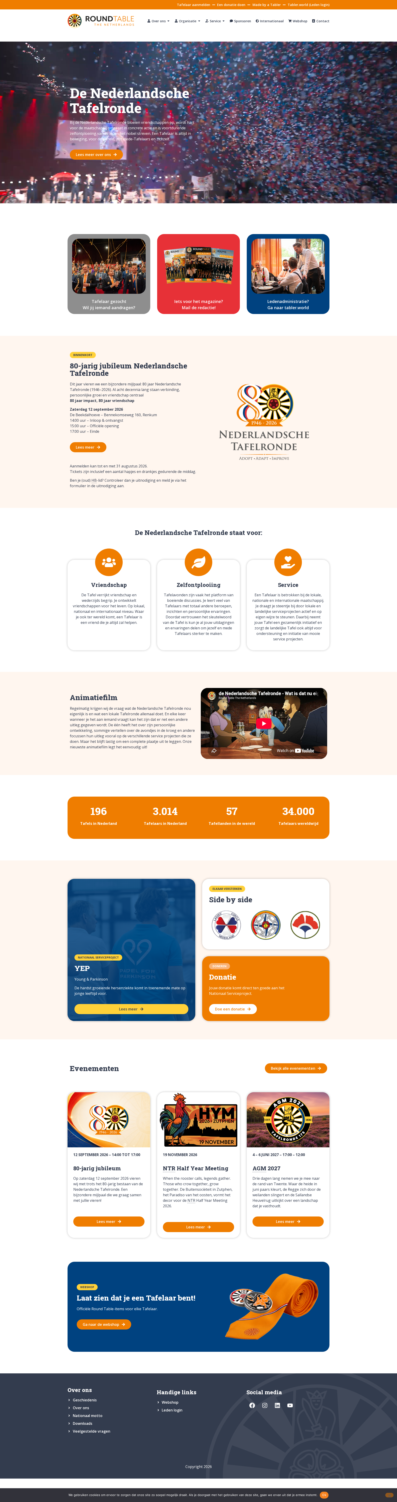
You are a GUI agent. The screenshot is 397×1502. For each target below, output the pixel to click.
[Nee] (389, 1495)
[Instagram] (265, 1405)
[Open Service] (223, 21)
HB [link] (94, 480)
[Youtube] (290, 1405)
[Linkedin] (277, 1405)
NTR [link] (169, 1168)
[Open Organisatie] (199, 21)
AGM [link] (259, 1168)
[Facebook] (252, 1405)
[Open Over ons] (168, 21)
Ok (324, 1495)
